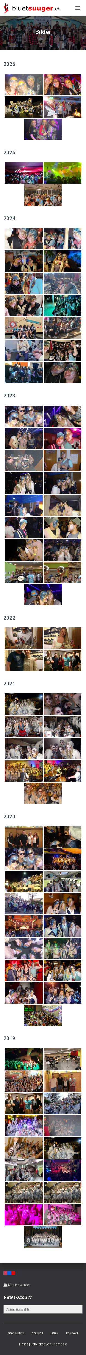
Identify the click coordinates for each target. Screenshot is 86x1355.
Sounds (37, 1333)
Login (54, 1333)
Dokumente (16, 1333)
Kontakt (72, 1333)
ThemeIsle (59, 1344)
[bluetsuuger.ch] (33, 8)
